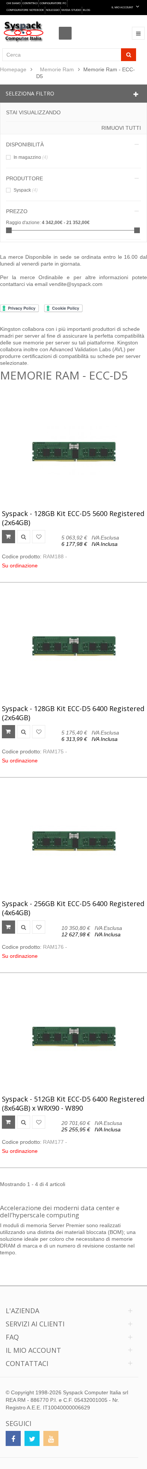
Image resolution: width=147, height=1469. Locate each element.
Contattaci (30, 3)
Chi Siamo (13, 3)
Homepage (13, 69)
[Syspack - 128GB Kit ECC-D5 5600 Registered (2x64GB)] (73, 451)
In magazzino (31, 157)
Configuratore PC (53, 3)
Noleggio (53, 10)
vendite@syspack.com (76, 284)
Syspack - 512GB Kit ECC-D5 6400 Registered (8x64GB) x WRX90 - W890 (73, 1103)
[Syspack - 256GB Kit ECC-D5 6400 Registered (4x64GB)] (73, 841)
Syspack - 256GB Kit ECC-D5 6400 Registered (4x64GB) (73, 908)
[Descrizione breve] (23, 536)
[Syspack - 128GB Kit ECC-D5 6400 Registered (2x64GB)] (73, 646)
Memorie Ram (57, 69)
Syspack (26, 190)
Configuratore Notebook (25, 10)
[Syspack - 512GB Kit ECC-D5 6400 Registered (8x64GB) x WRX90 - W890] (73, 1037)
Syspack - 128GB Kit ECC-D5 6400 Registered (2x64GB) (73, 713)
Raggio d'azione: (23, 222)
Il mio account (33, 1350)
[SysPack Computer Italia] (23, 32)
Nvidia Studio (71, 10)
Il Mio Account (123, 7)
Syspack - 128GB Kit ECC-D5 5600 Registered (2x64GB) (73, 518)
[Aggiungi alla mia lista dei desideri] (38, 536)
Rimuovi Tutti (121, 128)
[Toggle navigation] (138, 33)
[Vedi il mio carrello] (67, 26)
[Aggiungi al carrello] (8, 536)
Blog (86, 10)
